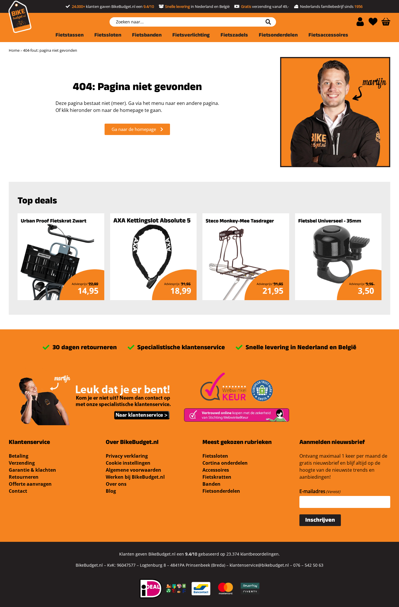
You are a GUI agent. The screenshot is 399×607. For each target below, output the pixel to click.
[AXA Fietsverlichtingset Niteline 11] (61, 256)
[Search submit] (270, 22)
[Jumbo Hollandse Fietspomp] (338, 256)
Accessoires (215, 470)
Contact (18, 491)
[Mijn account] (360, 21)
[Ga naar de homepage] (20, 17)
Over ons (116, 484)
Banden (211, 484)
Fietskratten (216, 477)
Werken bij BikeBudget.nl (135, 477)
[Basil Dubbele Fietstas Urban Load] (153, 256)
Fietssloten (215, 456)
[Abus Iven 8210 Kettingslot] (245, 256)
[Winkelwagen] (385, 21)
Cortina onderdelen (225, 463)
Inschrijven (320, 521)
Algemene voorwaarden (133, 470)
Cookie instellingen (128, 463)
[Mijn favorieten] (373, 21)
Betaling (18, 456)
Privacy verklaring (127, 456)
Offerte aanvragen (30, 484)
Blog (111, 491)
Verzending (22, 463)
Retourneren (24, 477)
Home (14, 50)
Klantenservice (29, 443)
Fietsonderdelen (221, 491)
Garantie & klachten (32, 470)
